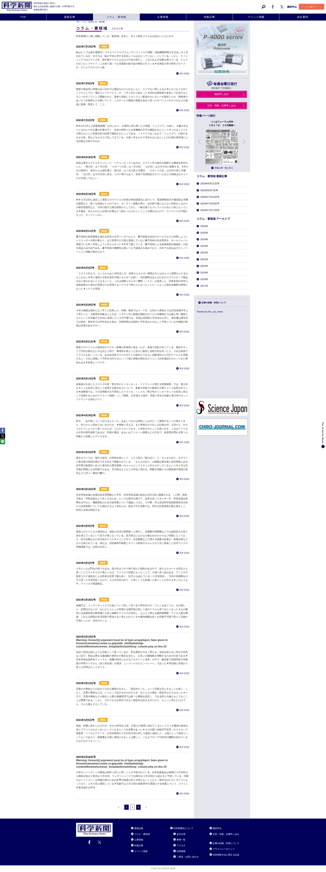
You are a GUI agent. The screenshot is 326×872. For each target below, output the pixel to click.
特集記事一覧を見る (224, 168)
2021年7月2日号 (85, 120)
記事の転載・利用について (214, 302)
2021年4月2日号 (85, 562)
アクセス (181, 845)
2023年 (204, 246)
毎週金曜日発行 (225, 84)
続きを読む (185, 73)
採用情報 (181, 851)
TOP (23, 17)
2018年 (204, 279)
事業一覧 (181, 839)
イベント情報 (256, 17)
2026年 (204, 226)
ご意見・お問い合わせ (188, 857)
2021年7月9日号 (85, 83)
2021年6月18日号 (86, 194)
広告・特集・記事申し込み (221, 105)
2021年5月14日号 (86, 378)
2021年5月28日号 (86, 304)
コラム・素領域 (116, 17)
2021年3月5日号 (85, 719)
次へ (244, 144)
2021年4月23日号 (86, 452)
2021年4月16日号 (86, 489)
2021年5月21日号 (86, 341)
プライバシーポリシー (224, 849)
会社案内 (302, 17)
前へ (199, 144)
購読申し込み (221, 94)
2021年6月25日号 (86, 157)
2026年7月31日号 (209, 197)
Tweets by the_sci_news (210, 311)
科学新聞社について (183, 828)
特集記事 (209, 17)
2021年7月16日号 (86, 46)
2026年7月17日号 (209, 210)
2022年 (204, 252)
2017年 (204, 285)
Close (116, 824)
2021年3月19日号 (86, 636)
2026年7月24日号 (209, 203)
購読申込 (292, 6)
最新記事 (69, 17)
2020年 (204, 266)
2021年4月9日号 (85, 525)
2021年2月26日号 (86, 756)
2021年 (204, 259)
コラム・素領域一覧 (89, 22)
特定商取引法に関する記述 (226, 855)
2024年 (204, 239)
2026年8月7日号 (209, 190)
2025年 (204, 232)
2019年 (204, 272)
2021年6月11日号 (86, 230)
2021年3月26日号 (86, 599)
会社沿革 (181, 834)
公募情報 (162, 17)
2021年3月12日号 (86, 683)
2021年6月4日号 (85, 267)
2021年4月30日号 (86, 415)
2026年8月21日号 (209, 183)
